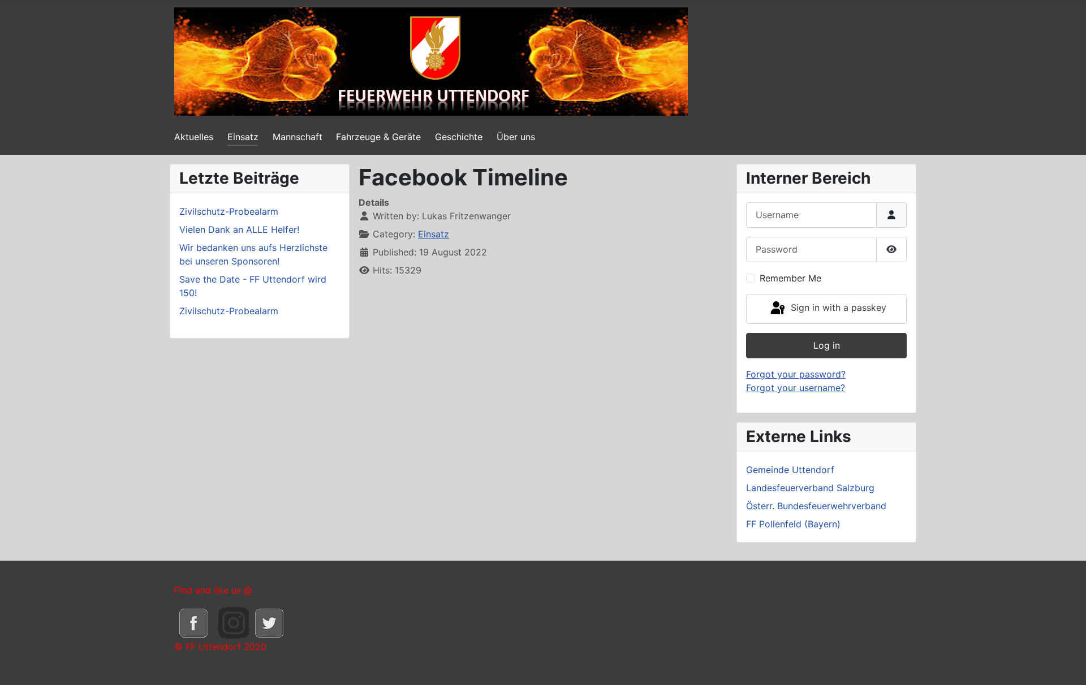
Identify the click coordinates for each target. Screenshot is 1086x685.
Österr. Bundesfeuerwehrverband (816, 505)
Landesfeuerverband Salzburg (810, 487)
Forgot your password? (796, 374)
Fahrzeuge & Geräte (378, 136)
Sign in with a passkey (837, 308)
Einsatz (242, 136)
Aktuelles (193, 136)
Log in (826, 345)
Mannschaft (297, 136)
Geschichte (458, 136)
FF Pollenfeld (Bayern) (793, 524)
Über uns (516, 136)
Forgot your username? (795, 387)
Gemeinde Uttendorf (790, 469)
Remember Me (790, 278)
